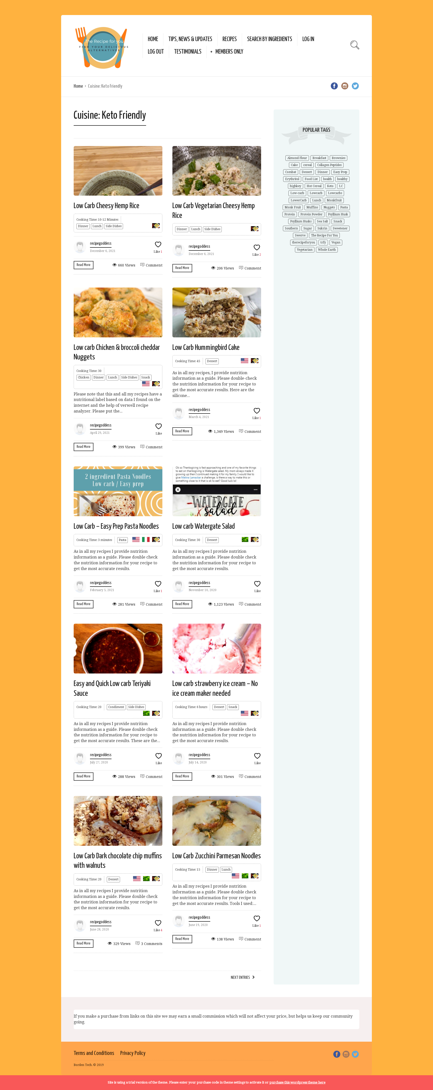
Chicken (83, 377)
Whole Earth (327, 249)
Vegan (336, 242)
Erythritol (292, 179)
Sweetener (340, 228)
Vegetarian (304, 249)
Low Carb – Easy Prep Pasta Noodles (116, 526)
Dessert (212, 361)
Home (153, 39)
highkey (295, 186)
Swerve (300, 235)
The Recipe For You (324, 235)
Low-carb (297, 193)
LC (341, 186)
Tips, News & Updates (190, 39)
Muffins (312, 207)
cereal (307, 165)
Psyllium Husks (300, 221)
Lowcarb (316, 193)
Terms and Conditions (94, 1053)
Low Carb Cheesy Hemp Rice (106, 206)
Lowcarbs (335, 193)
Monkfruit (334, 200)
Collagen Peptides (329, 165)
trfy (323, 242)
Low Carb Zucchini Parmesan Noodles (216, 856)
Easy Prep (340, 172)
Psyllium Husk (338, 214)
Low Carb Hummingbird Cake (206, 347)
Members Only (229, 52)
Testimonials (187, 52)
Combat (290, 172)
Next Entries (240, 978)
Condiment (116, 707)
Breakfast (319, 158)
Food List (311, 179)
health (327, 179)
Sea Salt (322, 221)
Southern (291, 228)
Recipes (230, 39)
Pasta (122, 540)
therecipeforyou (303, 242)
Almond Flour (297, 158)
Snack (145, 377)
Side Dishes (114, 226)
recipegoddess (101, 243)
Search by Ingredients (269, 39)
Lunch (96, 226)
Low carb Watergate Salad (203, 526)
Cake (294, 165)
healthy (342, 179)
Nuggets (329, 207)
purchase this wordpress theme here (297, 1082)
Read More (83, 265)
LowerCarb (299, 200)
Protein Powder (311, 214)
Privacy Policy (133, 1053)
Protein (289, 214)
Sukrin (322, 228)
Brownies (338, 158)
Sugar (307, 228)
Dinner (83, 226)
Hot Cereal (314, 186)
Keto (330, 186)
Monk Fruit (293, 207)
